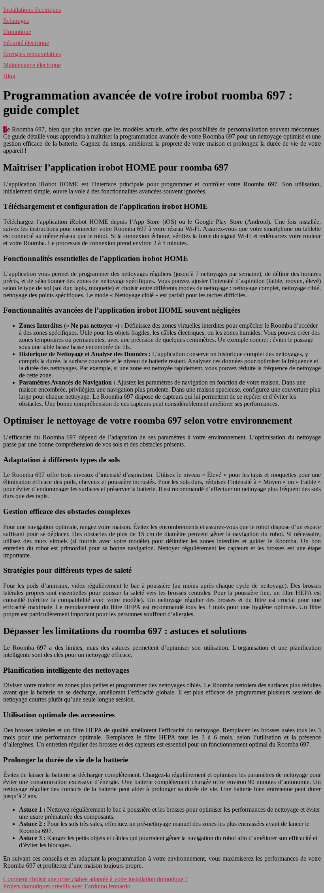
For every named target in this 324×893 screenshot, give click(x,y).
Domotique (17, 31)
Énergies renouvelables (32, 54)
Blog (9, 76)
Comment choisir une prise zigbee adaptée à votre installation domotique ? (95, 879)
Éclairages (16, 20)
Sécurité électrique (26, 42)
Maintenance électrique (32, 65)
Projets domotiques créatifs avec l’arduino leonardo (66, 886)
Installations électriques (32, 9)
